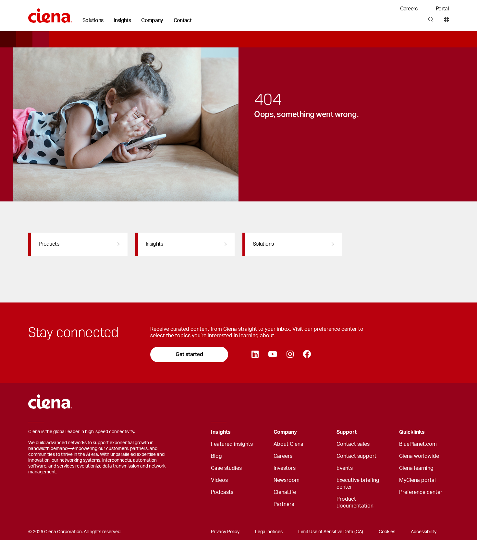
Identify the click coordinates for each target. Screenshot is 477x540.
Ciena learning (416, 468)
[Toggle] (259, 432)
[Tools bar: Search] (431, 19)
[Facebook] (307, 354)
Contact (183, 20)
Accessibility (423, 532)
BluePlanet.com (418, 444)
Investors (285, 468)
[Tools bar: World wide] (445, 19)
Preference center (420, 492)
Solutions (92, 20)
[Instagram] (290, 354)
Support (346, 432)
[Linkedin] (254, 354)
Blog (216, 456)
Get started (189, 354)
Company (152, 20)
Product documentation (354, 502)
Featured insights (232, 444)
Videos (219, 480)
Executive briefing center (357, 484)
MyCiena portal (417, 480)
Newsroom (287, 480)
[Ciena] (50, 13)
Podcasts (222, 492)
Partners (284, 504)
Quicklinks (412, 432)
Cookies (387, 532)
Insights (122, 20)
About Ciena (288, 444)
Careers (409, 8)
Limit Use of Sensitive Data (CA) (330, 532)
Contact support (356, 456)
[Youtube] (272, 354)
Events (344, 468)
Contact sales (353, 444)
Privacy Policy (225, 532)
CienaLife (285, 492)
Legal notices (269, 532)
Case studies (226, 468)
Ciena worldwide (419, 456)
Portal (442, 8)
